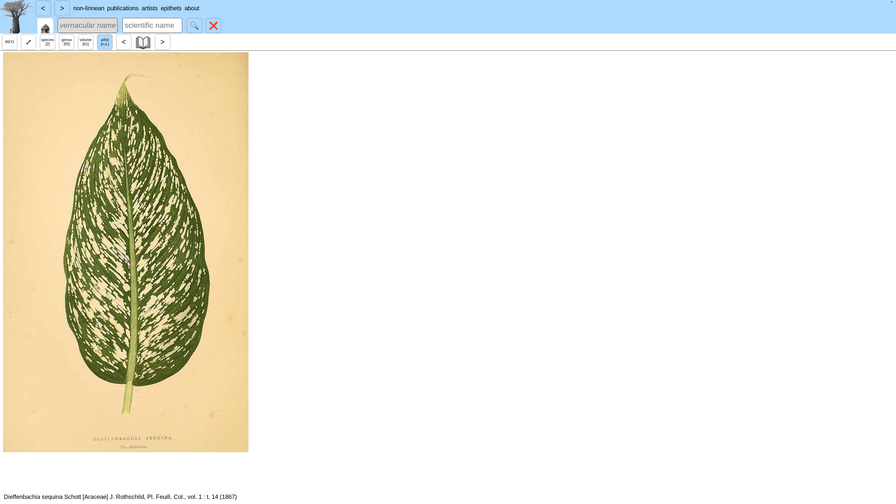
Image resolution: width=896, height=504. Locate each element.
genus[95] (67, 42)
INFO (9, 42)
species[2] (47, 42)
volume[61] (86, 42)
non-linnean (88, 8)
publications (123, 8)
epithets (171, 8)
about (192, 8)
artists (150, 8)
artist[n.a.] (105, 42)
